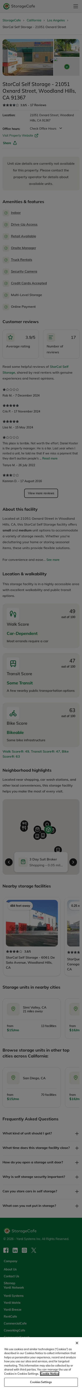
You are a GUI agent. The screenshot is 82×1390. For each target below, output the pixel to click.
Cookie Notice (50, 1373)
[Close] (77, 1343)
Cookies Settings (41, 1382)
